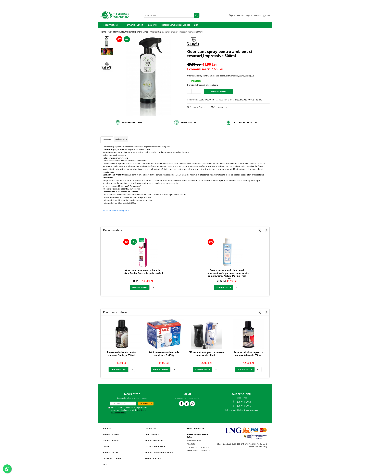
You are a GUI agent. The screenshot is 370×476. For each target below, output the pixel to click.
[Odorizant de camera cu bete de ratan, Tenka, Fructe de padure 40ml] (142, 252)
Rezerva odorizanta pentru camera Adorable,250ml (248, 353)
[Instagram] (192, 403)
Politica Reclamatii (154, 440)
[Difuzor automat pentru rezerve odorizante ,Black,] (206, 334)
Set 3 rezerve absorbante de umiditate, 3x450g (164, 353)
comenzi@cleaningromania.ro (243, 409)
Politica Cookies (110, 452)
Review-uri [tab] (121, 139)
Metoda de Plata (111, 440)
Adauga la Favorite (197, 107)
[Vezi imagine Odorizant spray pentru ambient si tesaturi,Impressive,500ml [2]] (107, 66)
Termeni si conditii (135, 24)
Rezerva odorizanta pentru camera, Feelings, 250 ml (121, 353)
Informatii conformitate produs (116, 210)
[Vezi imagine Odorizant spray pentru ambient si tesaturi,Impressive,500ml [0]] (107, 42)
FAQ (105, 464)
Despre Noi (150, 428)
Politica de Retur (111, 434)
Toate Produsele (110, 24)
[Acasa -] (114, 15)
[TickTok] (186, 403)
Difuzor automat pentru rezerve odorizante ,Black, (206, 353)
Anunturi (107, 428)
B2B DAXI (152, 24)
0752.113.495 (243, 405)
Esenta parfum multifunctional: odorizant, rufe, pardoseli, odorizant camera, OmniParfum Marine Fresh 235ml (227, 274)
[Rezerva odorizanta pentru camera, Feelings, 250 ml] (121, 334)
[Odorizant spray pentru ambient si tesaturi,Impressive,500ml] (148, 75)
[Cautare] (196, 15)
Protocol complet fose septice (175, 24)
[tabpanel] (148, 75)
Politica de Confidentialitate (159, 452)
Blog (196, 24)
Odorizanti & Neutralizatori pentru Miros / (129, 31)
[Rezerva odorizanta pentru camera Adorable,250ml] (248, 334)
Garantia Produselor (155, 446)
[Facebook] (181, 403)
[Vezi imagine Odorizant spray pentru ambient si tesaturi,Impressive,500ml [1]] (107, 51)
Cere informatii (220, 107)
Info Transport (152, 434)
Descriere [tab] (107, 139)
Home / (104, 31)
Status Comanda (153, 458)
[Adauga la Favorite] (152, 287)
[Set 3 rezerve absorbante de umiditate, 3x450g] (164, 334)
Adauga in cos (218, 91)
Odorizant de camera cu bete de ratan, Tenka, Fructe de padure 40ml (143, 271)
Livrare (106, 446)
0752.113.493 (243, 401)
